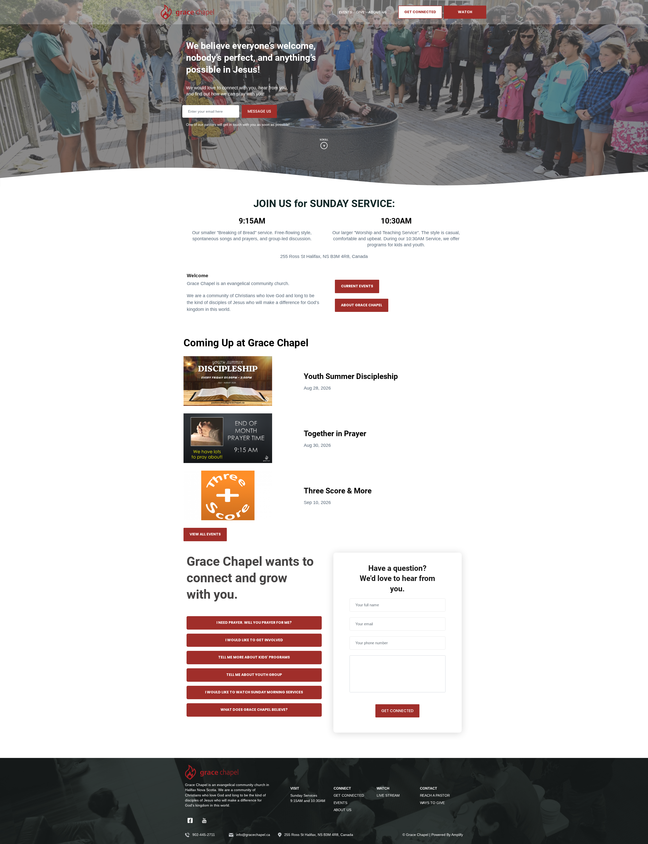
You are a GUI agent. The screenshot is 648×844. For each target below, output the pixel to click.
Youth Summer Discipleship (351, 376)
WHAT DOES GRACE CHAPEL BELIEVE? (254, 710)
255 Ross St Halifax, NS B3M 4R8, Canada (318, 835)
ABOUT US (343, 810)
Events (345, 12)
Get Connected (397, 710)
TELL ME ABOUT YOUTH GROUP (254, 675)
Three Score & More (338, 490)
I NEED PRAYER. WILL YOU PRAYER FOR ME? (254, 623)
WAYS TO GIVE (432, 803)
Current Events (357, 286)
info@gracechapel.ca (253, 835)
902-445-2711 (203, 835)
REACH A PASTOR (435, 795)
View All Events (205, 534)
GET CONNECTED (420, 12)
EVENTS (341, 803)
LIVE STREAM (388, 795)
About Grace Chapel (361, 305)
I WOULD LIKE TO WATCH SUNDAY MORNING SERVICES (254, 692)
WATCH (465, 12)
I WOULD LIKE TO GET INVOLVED (254, 640)
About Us (377, 12)
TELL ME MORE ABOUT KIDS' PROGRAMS (254, 657)
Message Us (259, 111)
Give (360, 12)
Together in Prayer (335, 433)
